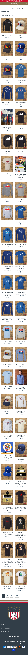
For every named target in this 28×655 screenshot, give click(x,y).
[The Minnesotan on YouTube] (15, 637)
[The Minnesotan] (14, 3)
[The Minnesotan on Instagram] (18, 637)
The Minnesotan (11, 641)
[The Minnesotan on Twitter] (10, 637)
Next (22, 595)
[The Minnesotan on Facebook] (13, 637)
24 (17, 595)
